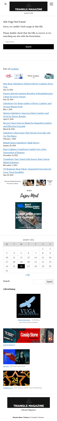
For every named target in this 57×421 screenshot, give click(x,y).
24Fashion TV (8, 388)
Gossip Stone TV (9, 345)
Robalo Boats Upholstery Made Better (21, 142)
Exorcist (6, 366)
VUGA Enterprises (24, 320)
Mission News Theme (20, 417)
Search (6, 281)
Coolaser (14, 68)
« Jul (27, 274)
